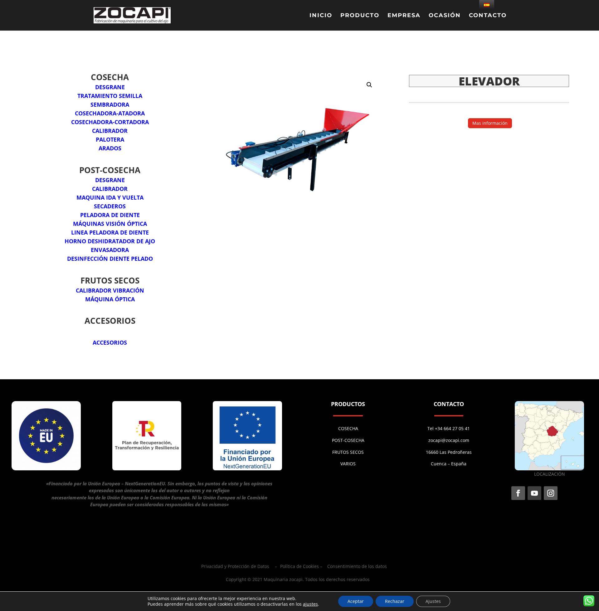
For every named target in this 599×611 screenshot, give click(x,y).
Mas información (490, 123)
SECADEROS (110, 206)
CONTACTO (488, 16)
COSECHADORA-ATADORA (110, 113)
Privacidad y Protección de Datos (235, 566)
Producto (359, 16)
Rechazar (394, 601)
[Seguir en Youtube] (534, 493)
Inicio (320, 16)
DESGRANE (110, 87)
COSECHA (348, 428)
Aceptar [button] (356, 601)
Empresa (404, 16)
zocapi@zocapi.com (448, 440)
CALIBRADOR (110, 130)
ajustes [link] (310, 604)
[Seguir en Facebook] (518, 493)
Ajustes (433, 601)
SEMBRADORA (109, 104)
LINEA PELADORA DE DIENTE (110, 232)
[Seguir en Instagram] (551, 493)
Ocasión (445, 16)
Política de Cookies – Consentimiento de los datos (333, 566)
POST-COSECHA (348, 440)
